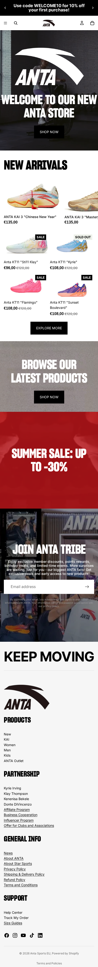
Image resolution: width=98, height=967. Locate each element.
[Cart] (92, 23)
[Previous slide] (5, 8)
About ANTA (14, 858)
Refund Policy (14, 880)
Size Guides (13, 923)
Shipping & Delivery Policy (24, 874)
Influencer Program (19, 820)
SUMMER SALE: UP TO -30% (49, 460)
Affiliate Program (17, 809)
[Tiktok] (32, 935)
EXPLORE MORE (49, 328)
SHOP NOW (49, 132)
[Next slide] (93, 8)
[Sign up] (87, 587)
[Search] (15, 23)
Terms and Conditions (21, 885)
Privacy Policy (15, 869)
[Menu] (5, 23)
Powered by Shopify (65, 953)
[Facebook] (7, 935)
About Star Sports (18, 863)
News (8, 853)
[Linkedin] (40, 935)
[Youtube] (23, 935)
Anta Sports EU (40, 953)
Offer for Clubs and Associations (29, 825)
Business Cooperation (20, 815)
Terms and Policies (49, 963)
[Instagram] (15, 935)
